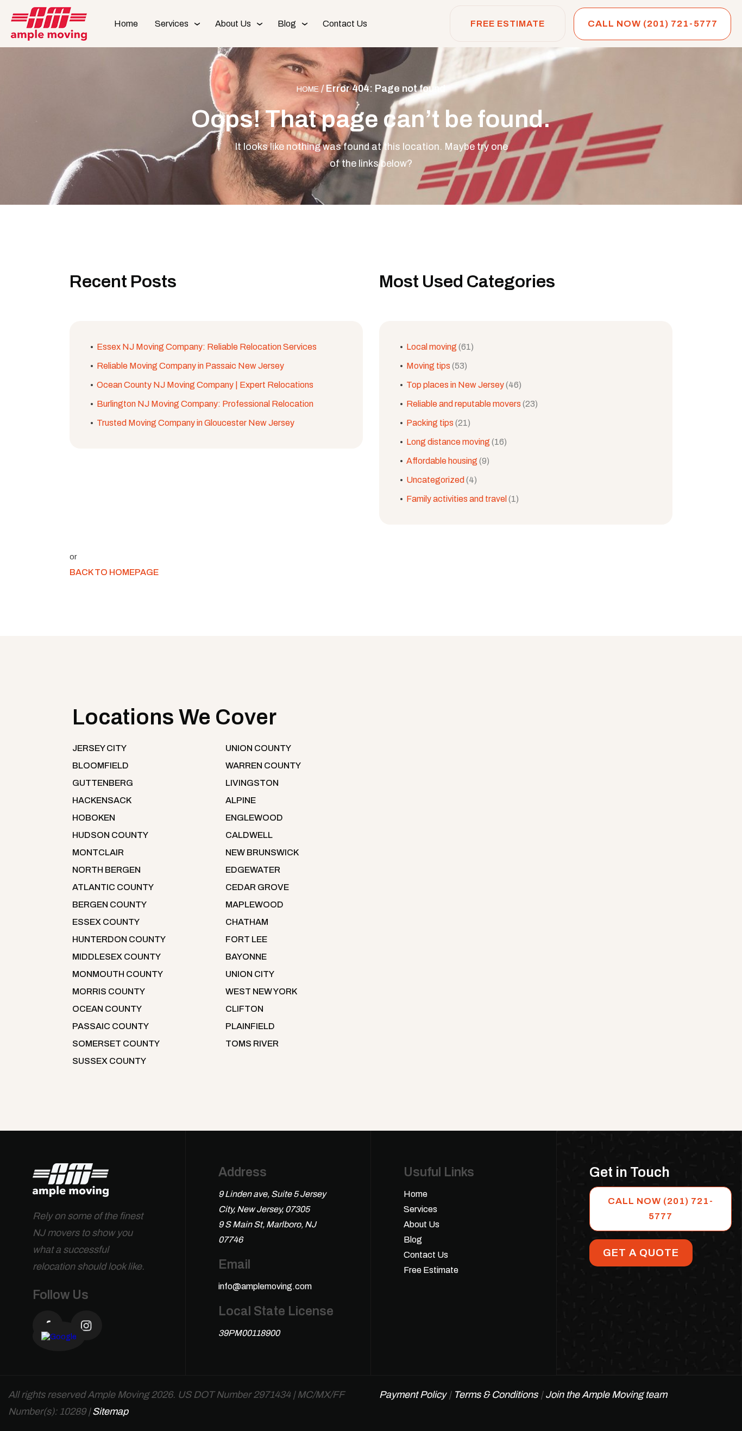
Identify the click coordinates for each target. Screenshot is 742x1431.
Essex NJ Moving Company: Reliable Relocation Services (207, 346)
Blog (287, 23)
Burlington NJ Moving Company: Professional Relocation (205, 403)
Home (126, 23)
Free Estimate (507, 23)
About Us (233, 23)
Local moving (431, 346)
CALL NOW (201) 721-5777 (653, 23)
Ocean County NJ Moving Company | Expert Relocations (205, 384)
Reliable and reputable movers (463, 403)
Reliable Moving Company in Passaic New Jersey (190, 365)
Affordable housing (441, 460)
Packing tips (430, 422)
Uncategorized (435, 479)
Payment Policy (412, 1394)
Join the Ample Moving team (606, 1394)
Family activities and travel (456, 498)
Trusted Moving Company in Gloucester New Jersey (195, 422)
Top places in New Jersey (455, 384)
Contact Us (345, 23)
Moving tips (428, 365)
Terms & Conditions (496, 1394)
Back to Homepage (114, 572)
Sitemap (110, 1411)
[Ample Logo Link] (71, 1185)
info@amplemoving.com (265, 1286)
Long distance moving (448, 441)
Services (171, 23)
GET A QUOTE (641, 1252)
